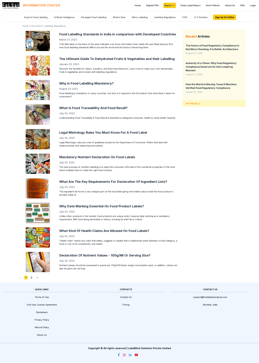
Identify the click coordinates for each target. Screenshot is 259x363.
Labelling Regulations (165, 17)
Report (168, 5)
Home (138, 5)
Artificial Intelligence (64, 17)
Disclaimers (42, 312)
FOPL (185, 17)
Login (253, 5)
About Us (230, 5)
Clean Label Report (190, 5)
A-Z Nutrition (201, 17)
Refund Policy (42, 327)
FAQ (242, 5)
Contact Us (126, 297)
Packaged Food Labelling (93, 17)
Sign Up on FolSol (224, 17)
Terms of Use (42, 297)
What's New (119, 17)
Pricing (126, 304)
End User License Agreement (42, 304)
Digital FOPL (152, 5)
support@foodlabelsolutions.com (210, 297)
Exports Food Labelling (35, 17)
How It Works (213, 5)
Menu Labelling (140, 17)
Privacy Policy (42, 319)
